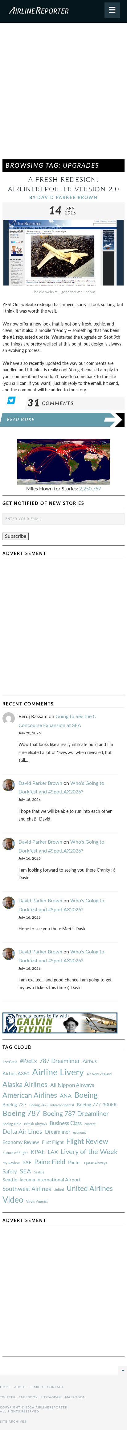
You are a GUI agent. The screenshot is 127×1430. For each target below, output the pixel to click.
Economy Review (20, 1142)
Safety (9, 1171)
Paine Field (49, 1162)
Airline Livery (58, 1072)
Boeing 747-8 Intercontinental (51, 1105)
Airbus (90, 1061)
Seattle (39, 1172)
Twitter (7, 1397)
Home (5, 1387)
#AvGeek (9, 1062)
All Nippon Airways (72, 1085)
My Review (11, 1163)
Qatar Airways (95, 1163)
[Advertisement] (63, 93)
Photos (74, 1162)
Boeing (86, 1095)
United (59, 1190)
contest (90, 1124)
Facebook (28, 1397)
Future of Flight (15, 1153)
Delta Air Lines (22, 1132)
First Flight (52, 1142)
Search (36, 1387)
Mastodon (75, 1397)
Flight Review (87, 1141)
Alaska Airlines (24, 1084)
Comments (50, 403)
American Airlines (29, 1095)
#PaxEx (28, 1061)
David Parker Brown (67, 197)
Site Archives (13, 1421)
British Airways (35, 1124)
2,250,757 (90, 488)
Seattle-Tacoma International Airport (41, 1179)
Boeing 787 (21, 1113)
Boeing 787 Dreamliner (76, 1114)
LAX (53, 1152)
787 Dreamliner (59, 1061)
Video (12, 1200)
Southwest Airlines (26, 1189)
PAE (27, 1162)
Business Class (66, 1123)
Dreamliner (57, 1132)
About (20, 1387)
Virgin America (37, 1201)
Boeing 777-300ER (97, 1105)
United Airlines (90, 1188)
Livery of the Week (89, 1152)
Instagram (51, 1397)
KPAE (38, 1152)
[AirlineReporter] (63, 11)
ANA (66, 1096)
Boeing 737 (14, 1105)
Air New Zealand (99, 1074)
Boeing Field (11, 1124)
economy (80, 1132)
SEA (25, 1171)
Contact (55, 1387)
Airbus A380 (15, 1073)
